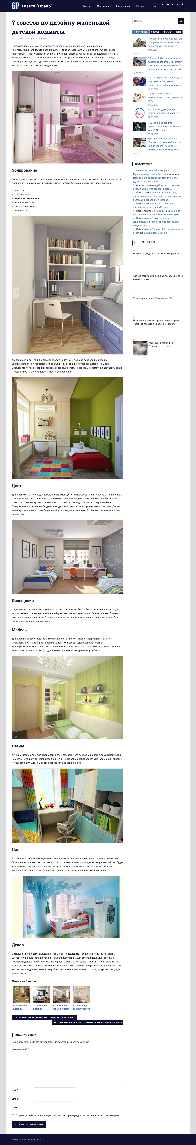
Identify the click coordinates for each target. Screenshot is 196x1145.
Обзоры (140, 6)
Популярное (141, 32)
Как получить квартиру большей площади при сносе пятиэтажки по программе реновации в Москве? (157, 196)
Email (15, 1098)
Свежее (155, 32)
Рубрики (167, 32)
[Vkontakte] (163, 5)
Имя (15, 1090)
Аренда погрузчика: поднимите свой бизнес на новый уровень (158, 278)
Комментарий (20, 1049)
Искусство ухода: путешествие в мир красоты (157, 253)
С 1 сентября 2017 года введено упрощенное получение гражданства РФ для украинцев (165, 81)
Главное (87, 6)
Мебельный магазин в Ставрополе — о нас (161, 344)
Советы (42, 38)
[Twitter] (168, 5)
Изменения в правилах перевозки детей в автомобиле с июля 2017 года (165, 127)
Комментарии (123, 6)
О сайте (154, 6)
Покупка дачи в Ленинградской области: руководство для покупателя (156, 222)
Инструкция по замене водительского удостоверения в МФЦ (165, 97)
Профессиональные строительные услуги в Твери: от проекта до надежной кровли (156, 322)
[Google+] (173, 5)
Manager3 (30, 38)
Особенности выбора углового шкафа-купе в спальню (45, 1018)
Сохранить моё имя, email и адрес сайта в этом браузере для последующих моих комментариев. (67, 1115)
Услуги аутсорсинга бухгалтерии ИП (152, 298)
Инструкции (103, 6)
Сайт (14, 1107)
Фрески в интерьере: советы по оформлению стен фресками (87, 1023)
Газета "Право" (37, 6)
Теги (178, 32)
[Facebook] (182, 5)
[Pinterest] (178, 5)
